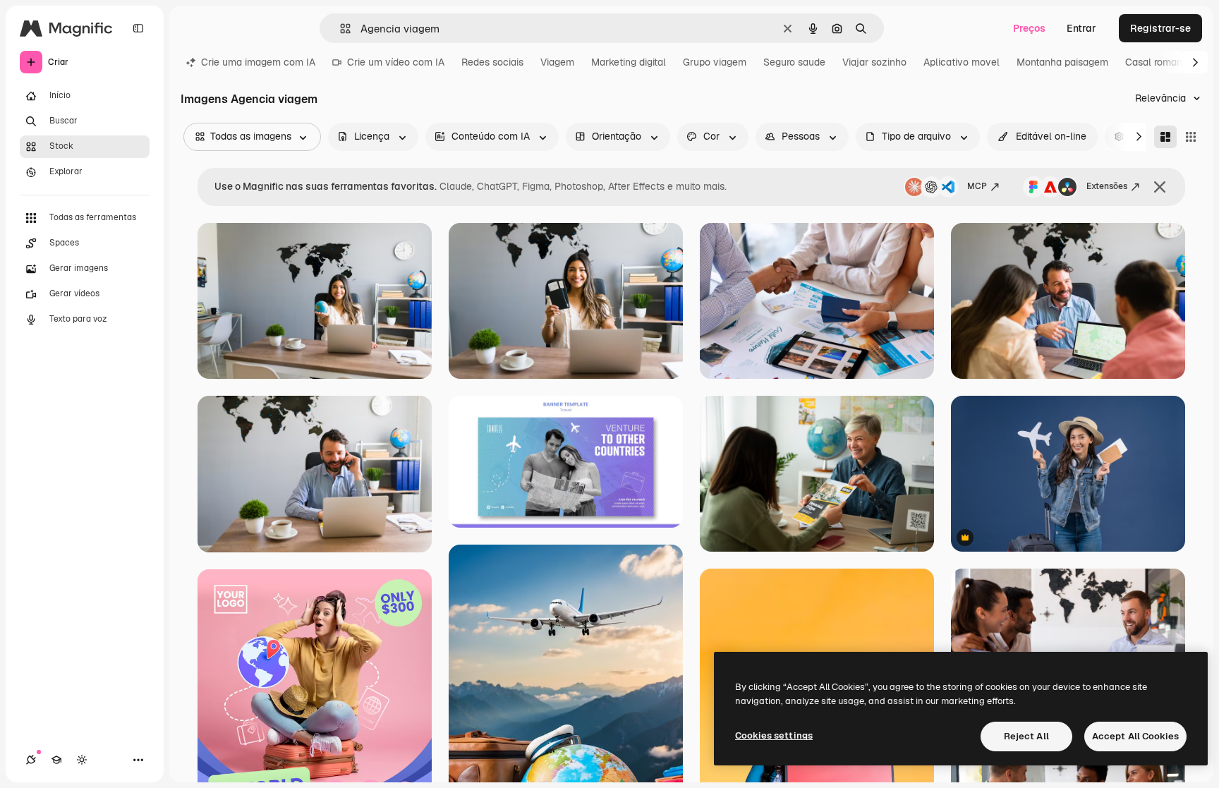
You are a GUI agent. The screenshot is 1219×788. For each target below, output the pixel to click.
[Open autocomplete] (339, 28)
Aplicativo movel (961, 62)
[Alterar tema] (82, 759)
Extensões (1106, 186)
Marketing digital (628, 62)
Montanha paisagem (1062, 62)
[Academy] (56, 759)
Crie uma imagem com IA (258, 62)
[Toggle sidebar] (138, 28)
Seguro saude (794, 62)
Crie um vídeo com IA (395, 62)
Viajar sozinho (874, 62)
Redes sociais (492, 62)
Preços (1029, 28)
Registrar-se (1160, 28)
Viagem (557, 62)
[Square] (1190, 137)
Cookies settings (774, 735)
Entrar (1081, 28)
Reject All (1026, 736)
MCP (977, 186)
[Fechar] (1159, 186)
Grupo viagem (714, 62)
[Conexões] (31, 759)
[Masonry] (1165, 137)
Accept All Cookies (1135, 736)
